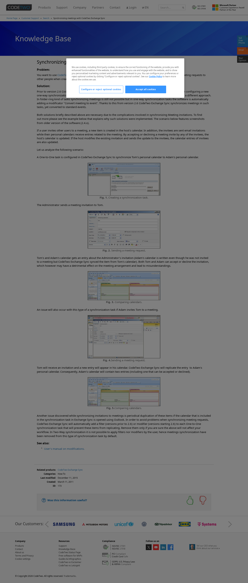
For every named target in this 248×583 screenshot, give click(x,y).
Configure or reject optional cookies (101, 89)
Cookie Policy (155, 76)
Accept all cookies (146, 89)
